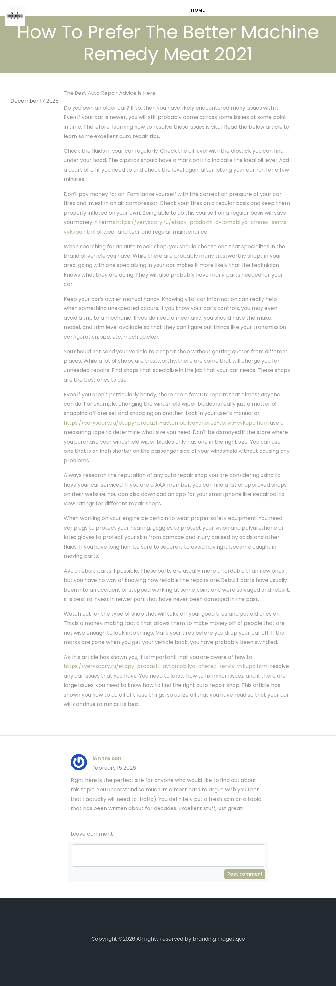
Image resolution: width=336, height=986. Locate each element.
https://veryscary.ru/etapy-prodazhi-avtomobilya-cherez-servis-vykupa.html (166, 423)
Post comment (244, 874)
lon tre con (107, 758)
